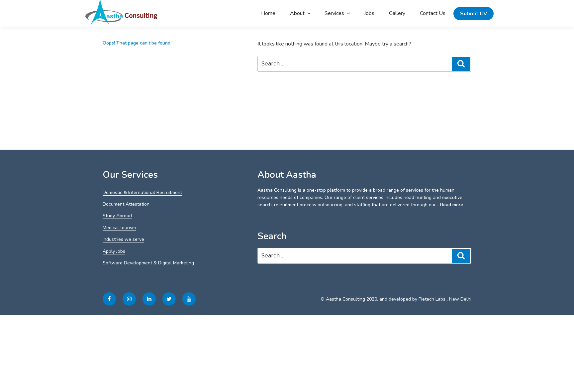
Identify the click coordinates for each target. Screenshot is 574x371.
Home (268, 13)
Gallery (397, 13)
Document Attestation (126, 204)
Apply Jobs (114, 251)
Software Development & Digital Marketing (148, 263)
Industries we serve (123, 239)
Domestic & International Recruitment (142, 192)
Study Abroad (117, 216)
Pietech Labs (432, 299)
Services (334, 13)
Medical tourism (119, 228)
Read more (451, 205)
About (297, 13)
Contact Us (432, 13)
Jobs (369, 13)
